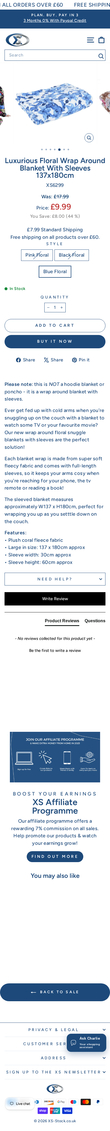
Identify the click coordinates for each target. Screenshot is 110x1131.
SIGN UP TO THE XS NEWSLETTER (53, 1072)
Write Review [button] (55, 598)
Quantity (55, 297)
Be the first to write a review (55, 650)
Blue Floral (55, 271)
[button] (55, 650)
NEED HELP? (54, 579)
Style (55, 243)
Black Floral (72, 255)
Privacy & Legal (53, 1029)
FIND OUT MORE (55, 856)
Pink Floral (37, 255)
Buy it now (55, 341)
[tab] (62, 622)
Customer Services (53, 1043)
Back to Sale (59, 992)
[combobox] (55, 55)
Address (54, 1058)
